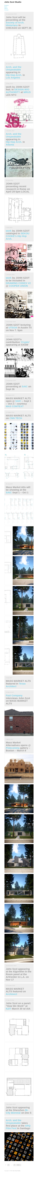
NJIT (8, 1008)
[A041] (19, 540)
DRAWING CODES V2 (18, 283)
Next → (18, 1164)
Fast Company (14, 695)
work (9, 230)
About (6, 8)
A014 (31, 643)
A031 (31, 583)
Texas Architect (16, 685)
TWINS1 (30, 125)
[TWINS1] (19, 113)
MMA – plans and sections (26, 479)
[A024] (19, 600)
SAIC (25, 386)
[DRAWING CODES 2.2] (19, 256)
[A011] (19, 660)
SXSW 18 (30, 375)
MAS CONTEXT (15, 406)
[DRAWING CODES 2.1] (19, 304)
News (5, 7)
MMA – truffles (29, 449)
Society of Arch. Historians (15, 24)
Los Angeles (13, 77)
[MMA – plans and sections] (19, 466)
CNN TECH (15, 418)
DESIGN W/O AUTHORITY (17, 91)
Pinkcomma (12, 748)
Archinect (11, 994)
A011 (31, 672)
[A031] (19, 570)
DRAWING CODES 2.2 (26, 269)
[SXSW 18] (19, 362)
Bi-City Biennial (17, 1111)
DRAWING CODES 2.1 (26, 316)
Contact (6, 10)
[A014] (19, 630)
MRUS (27, 92)
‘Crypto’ (25, 342)
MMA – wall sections (27, 523)
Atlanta (10, 144)
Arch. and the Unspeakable (13, 68)
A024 (31, 613)
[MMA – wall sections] (19, 510)
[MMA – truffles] (19, 436)
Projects (6, 5)
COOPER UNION (18, 285)
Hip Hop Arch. (14, 75)
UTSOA (13, 327)
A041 (31, 553)
